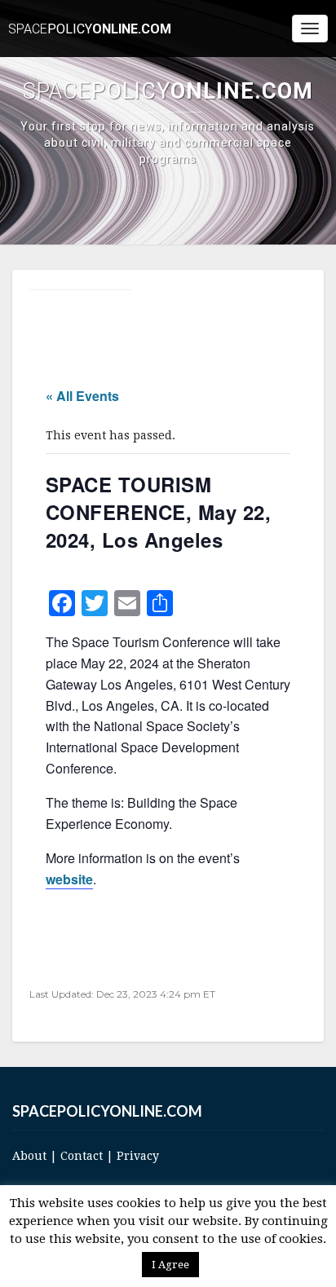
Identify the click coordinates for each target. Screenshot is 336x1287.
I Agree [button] (170, 1264)
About (29, 1155)
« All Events (82, 395)
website (69, 879)
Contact (81, 1155)
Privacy (138, 1155)
